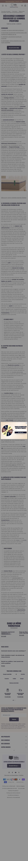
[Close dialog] (26, 423)
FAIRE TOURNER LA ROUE (20, 432)
